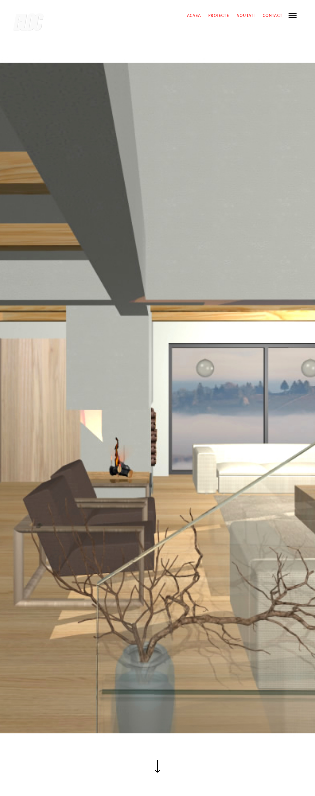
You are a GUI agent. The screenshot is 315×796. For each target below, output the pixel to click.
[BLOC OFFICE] (28, 22)
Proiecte (218, 16)
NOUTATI (246, 16)
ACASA (194, 16)
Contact (272, 16)
